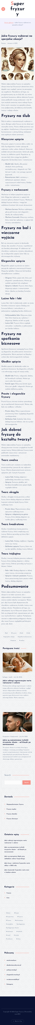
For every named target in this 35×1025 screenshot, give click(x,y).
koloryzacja (19, 920)
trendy (17, 935)
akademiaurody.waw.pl (14, 965)
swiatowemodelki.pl (13, 979)
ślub (29, 633)
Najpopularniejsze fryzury (15, 804)
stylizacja (10, 931)
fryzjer (17, 913)
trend (8, 935)
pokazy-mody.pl (12, 970)
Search (7, 775)
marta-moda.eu (11, 960)
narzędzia (10, 924)
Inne (8, 898)
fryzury (3, 43)
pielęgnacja (21, 924)
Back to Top (18, 1021)
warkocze (10, 939)
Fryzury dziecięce (12, 818)
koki (22, 633)
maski (10, 677)
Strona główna (8, 22)
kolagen (5, 677)
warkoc (22, 640)
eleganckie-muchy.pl (13, 974)
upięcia (13, 640)
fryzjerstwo (6, 736)
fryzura (14, 633)
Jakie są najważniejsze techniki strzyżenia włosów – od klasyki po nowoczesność (15, 850)
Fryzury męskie (11, 809)
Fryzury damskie (12, 814)
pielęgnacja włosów (13, 928)
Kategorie (10, 984)
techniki (19, 931)
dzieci (8, 913)
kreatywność (14, 736)
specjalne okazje (9, 637)
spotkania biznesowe (25, 637)
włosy (19, 939)
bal (7, 633)
